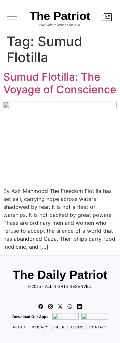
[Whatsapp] (69, 306)
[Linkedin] (79, 306)
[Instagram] (50, 306)
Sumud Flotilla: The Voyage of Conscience (59, 83)
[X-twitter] (60, 306)
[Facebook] (40, 306)
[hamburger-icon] (12, 18)
